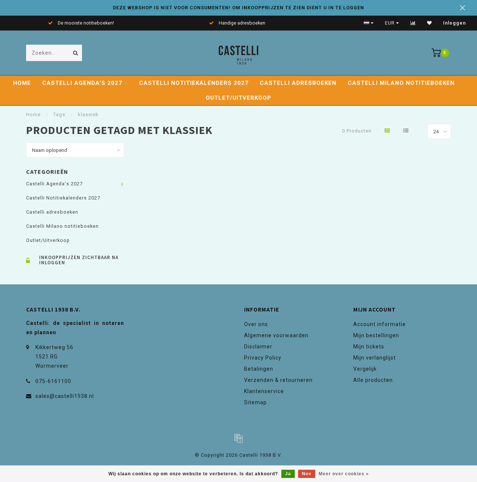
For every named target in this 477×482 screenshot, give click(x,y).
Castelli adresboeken (298, 83)
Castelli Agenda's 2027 (82, 83)
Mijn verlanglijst (374, 358)
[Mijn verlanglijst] (429, 23)
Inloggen (454, 23)
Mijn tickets (368, 346)
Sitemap (255, 402)
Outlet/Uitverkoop (238, 98)
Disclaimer (258, 346)
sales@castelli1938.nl (64, 396)
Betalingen (258, 369)
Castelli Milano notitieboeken (401, 83)
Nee (307, 473)
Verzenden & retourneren (278, 380)
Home (22, 83)
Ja (288, 473)
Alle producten (373, 380)
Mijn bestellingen (376, 335)
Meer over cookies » (344, 473)
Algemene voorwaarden (276, 335)
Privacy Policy (262, 358)
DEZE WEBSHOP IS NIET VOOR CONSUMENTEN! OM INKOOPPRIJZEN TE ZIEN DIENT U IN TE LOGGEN (238, 7)
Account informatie (379, 324)
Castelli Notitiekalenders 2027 (194, 83)
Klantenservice (264, 391)
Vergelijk (365, 369)
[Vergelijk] (413, 23)
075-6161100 (53, 381)
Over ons (256, 324)
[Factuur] (238, 438)
